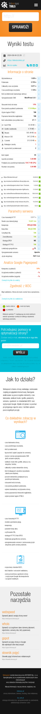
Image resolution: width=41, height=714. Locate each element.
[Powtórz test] (24, 55)
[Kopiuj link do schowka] (28, 66)
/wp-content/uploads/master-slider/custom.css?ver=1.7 (20, 206)
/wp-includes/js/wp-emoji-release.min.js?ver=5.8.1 (18, 202)
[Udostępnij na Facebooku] (31, 66)
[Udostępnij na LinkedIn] (34, 66)
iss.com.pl (20, 698)
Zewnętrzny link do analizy (11, 281)
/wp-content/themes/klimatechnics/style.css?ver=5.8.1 (20, 194)
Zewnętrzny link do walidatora (12, 299)
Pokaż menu (36, 5)
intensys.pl (20, 691)
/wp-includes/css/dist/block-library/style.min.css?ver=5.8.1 (21, 181)
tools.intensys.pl (9, 4)
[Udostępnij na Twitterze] (37, 66)
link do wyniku (12, 66)
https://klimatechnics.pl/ (16, 61)
